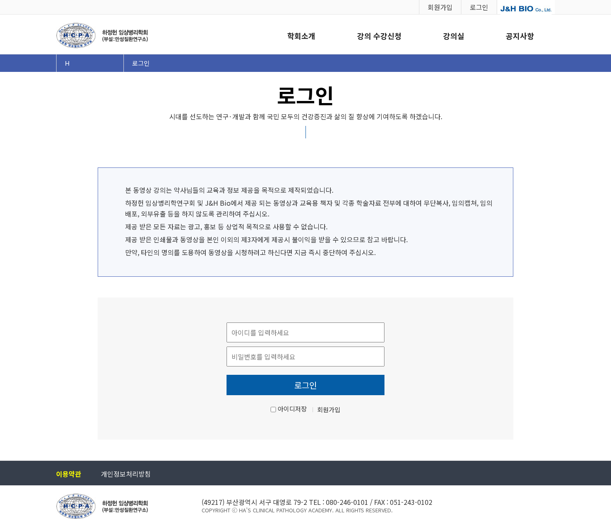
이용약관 (68, 474)
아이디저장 (292, 408)
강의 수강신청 (379, 35)
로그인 (479, 7)
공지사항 (520, 35)
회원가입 (440, 7)
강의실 (453, 35)
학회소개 (301, 35)
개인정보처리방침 (126, 474)
